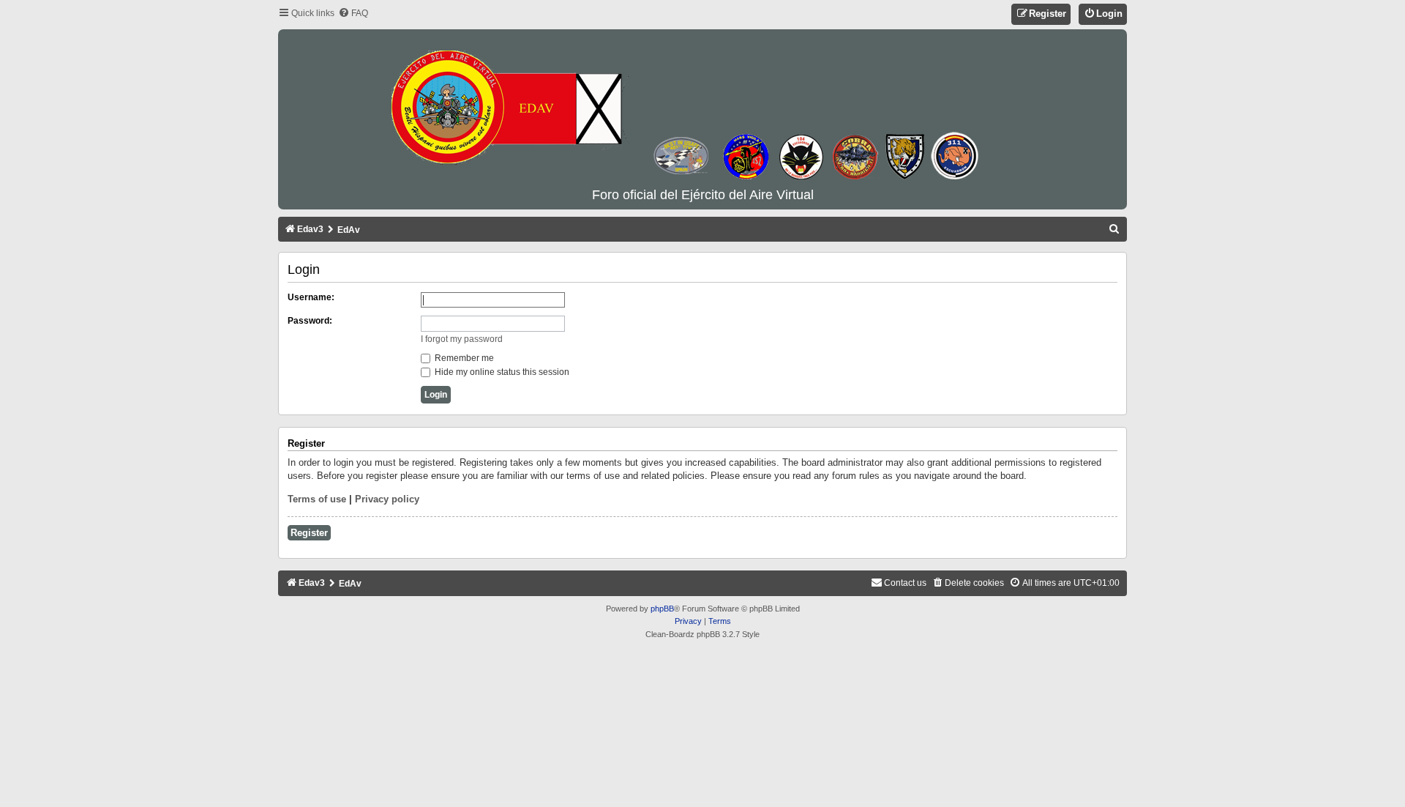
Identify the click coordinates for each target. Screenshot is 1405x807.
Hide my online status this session (500, 372)
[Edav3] (702, 109)
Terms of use (317, 499)
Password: (310, 321)
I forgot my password (462, 339)
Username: (311, 297)
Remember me (463, 358)
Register (309, 532)
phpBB (662, 608)
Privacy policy (387, 499)
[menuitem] (353, 13)
